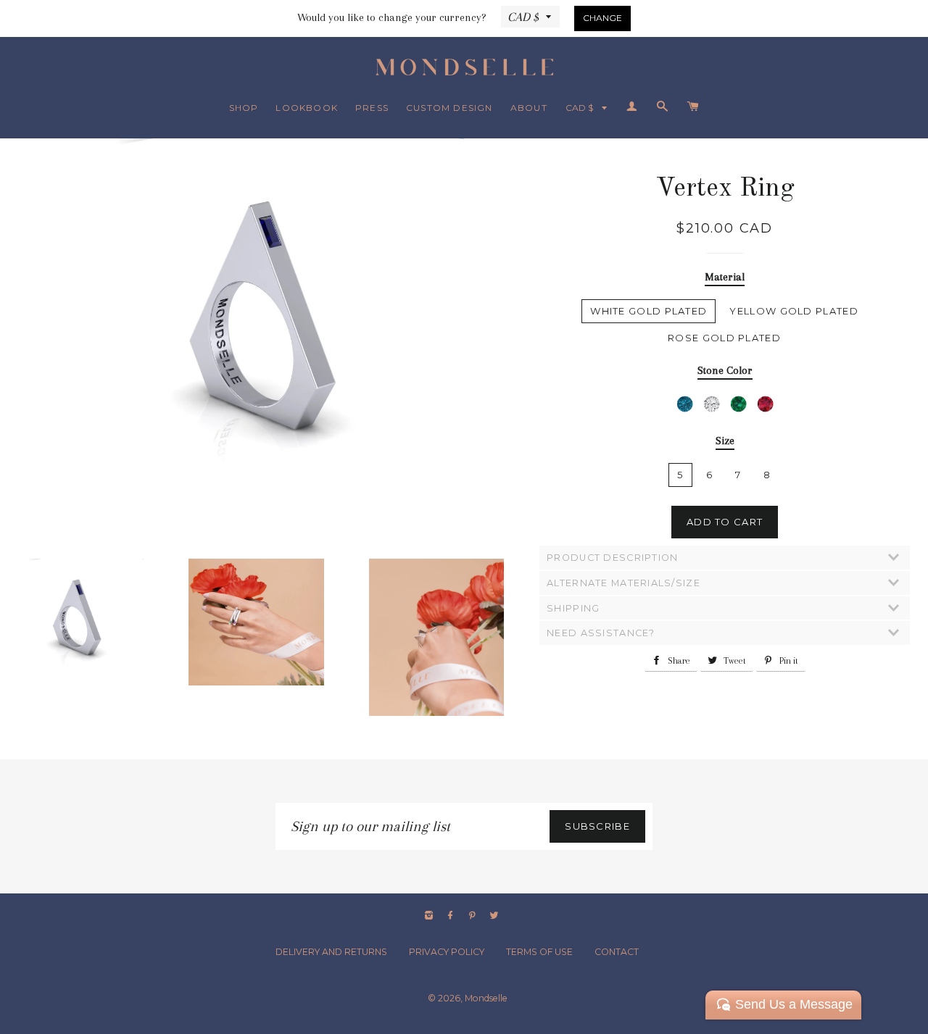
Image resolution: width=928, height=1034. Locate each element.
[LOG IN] (632, 107)
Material (725, 276)
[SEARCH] (662, 107)
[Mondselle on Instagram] (430, 915)
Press (372, 107)
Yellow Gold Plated (793, 311)
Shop (244, 107)
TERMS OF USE (539, 951)
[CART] (693, 107)
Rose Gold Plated (724, 337)
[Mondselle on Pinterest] (473, 915)
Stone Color (725, 370)
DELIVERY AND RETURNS (331, 951)
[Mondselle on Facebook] (451, 915)
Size (725, 440)
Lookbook (307, 107)
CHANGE (602, 17)
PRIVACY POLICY (446, 951)
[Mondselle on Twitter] (495, 915)
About (528, 107)
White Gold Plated (648, 311)
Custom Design (449, 107)
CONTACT (616, 951)
